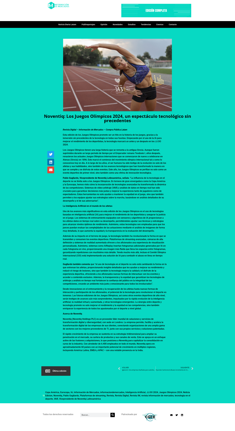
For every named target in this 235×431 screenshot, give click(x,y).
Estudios (131, 24)
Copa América (52, 392)
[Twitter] (50, 154)
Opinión (104, 24)
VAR (56, 399)
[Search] (112, 415)
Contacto (173, 24)
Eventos (159, 24)
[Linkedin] (50, 162)
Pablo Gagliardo (71, 395)
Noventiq (57, 395)
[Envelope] (50, 169)
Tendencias (146, 24)
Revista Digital (122, 395)
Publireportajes (88, 24)
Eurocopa (64, 392)
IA (72, 392)
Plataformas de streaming (93, 395)
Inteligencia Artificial (135, 392)
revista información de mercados (157, 395)
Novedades (118, 24)
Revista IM (135, 395)
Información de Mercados (86, 392)
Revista (110, 395)
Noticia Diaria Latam (67, 24)
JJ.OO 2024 (152, 392)
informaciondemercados (112, 392)
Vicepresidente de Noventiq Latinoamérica (80, 399)
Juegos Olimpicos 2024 (170, 392)
